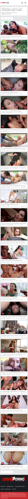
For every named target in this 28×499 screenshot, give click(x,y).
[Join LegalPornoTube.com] (25, 2)
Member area (10, 486)
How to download (6, 489)
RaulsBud (8, 393)
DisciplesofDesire (9, 93)
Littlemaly (8, 430)
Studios (4, 37)
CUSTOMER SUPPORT (20, 486)
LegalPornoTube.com (3, 2)
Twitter (14, 489)
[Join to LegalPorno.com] (14, 482)
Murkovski (8, 131)
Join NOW (3, 486)
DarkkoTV (8, 37)
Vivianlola (8, 150)
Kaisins (7, 56)
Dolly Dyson (8, 374)
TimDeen (8, 206)
